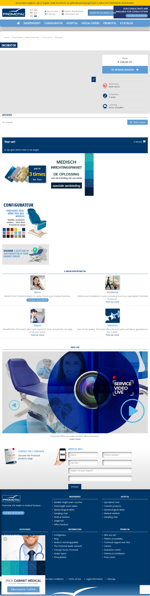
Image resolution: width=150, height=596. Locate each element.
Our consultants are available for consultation (132, 10)
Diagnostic (59, 520)
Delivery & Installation (114, 553)
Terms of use (74, 579)
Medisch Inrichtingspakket (66, 542)
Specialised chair (112, 502)
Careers (107, 546)
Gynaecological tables (64, 509)
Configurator (60, 535)
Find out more (112, 301)
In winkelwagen (123, 69)
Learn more (75, 439)
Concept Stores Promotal (66, 549)
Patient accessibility (113, 538)
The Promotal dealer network (68, 546)
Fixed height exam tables (65, 506)
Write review (139, 122)
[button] (90, 23)
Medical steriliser (62, 517)
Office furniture (61, 524)
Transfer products (112, 506)
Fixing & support (11, 535)
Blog (56, 538)
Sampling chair (61, 513)
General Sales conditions (52, 579)
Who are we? (110, 535)
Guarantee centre (112, 549)
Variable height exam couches (68, 502)
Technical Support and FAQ (117, 542)
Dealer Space (60, 553)
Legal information (94, 579)
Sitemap (111, 579)
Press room (109, 557)
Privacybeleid (60, 557)
